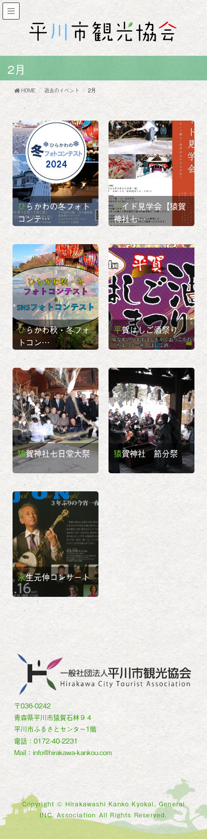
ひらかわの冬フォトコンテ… (54, 212)
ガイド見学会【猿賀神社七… (150, 212)
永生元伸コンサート (54, 577)
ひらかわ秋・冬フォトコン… (54, 336)
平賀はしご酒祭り (146, 330)
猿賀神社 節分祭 (146, 453)
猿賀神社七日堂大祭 (54, 453)
